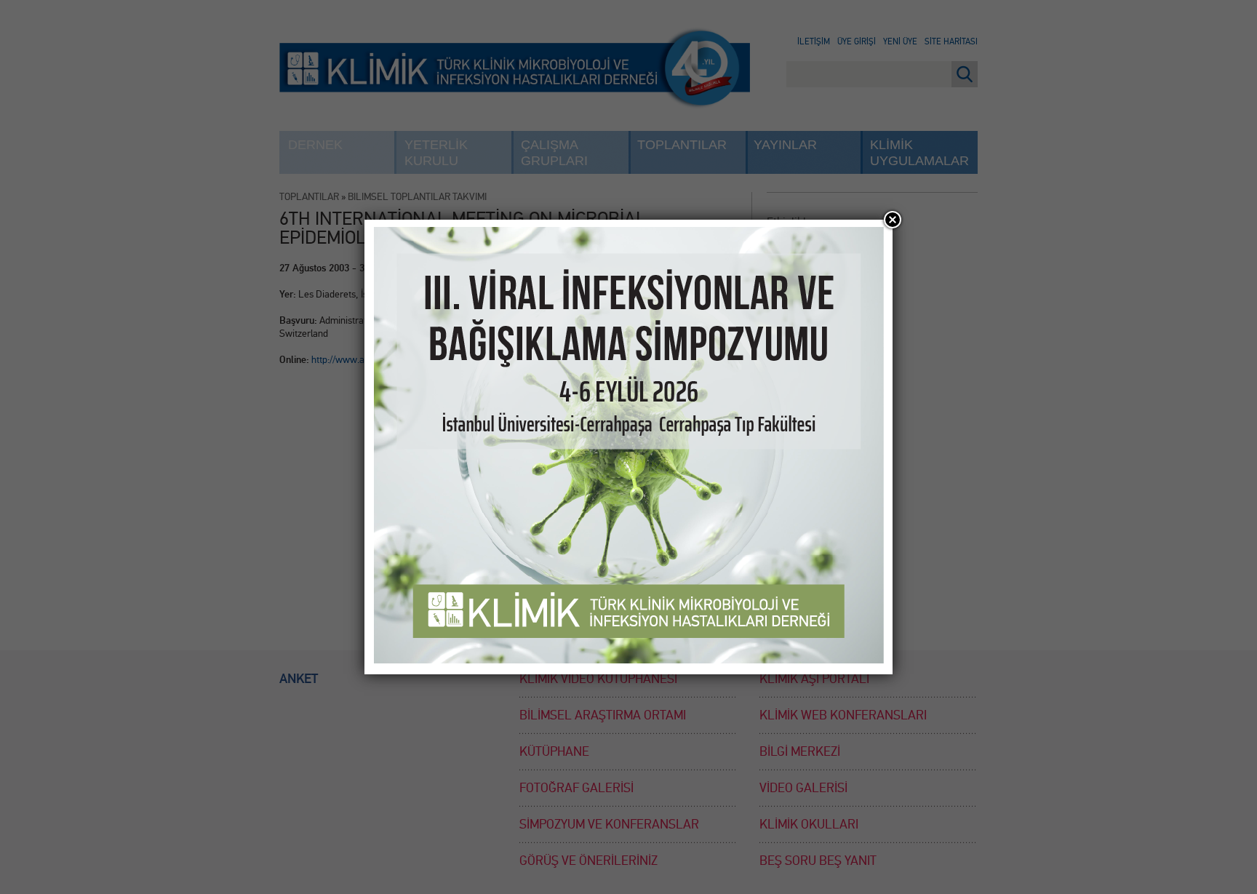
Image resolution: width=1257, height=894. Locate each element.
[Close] (892, 219)
